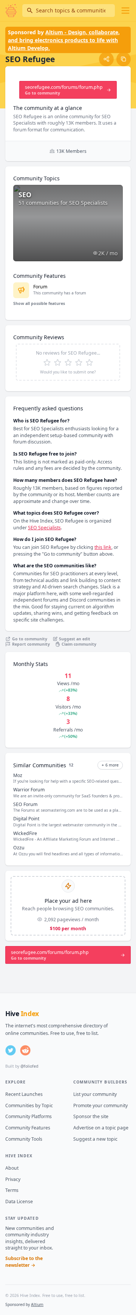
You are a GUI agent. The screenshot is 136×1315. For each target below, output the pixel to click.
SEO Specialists (44, 527)
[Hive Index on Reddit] (25, 1050)
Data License (19, 1201)
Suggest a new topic (95, 1139)
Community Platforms (28, 1116)
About (12, 1168)
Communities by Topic (29, 1105)
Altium (37, 1304)
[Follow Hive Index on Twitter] (10, 1050)
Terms (12, 1190)
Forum (40, 286)
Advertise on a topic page (100, 1128)
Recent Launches (24, 1094)
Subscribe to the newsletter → (24, 1261)
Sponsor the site (90, 1116)
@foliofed (29, 1066)
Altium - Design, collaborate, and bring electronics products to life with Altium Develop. (64, 40)
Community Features (27, 1128)
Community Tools (23, 1139)
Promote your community (100, 1105)
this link (102, 547)
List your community (95, 1094)
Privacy (12, 1179)
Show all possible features (39, 303)
